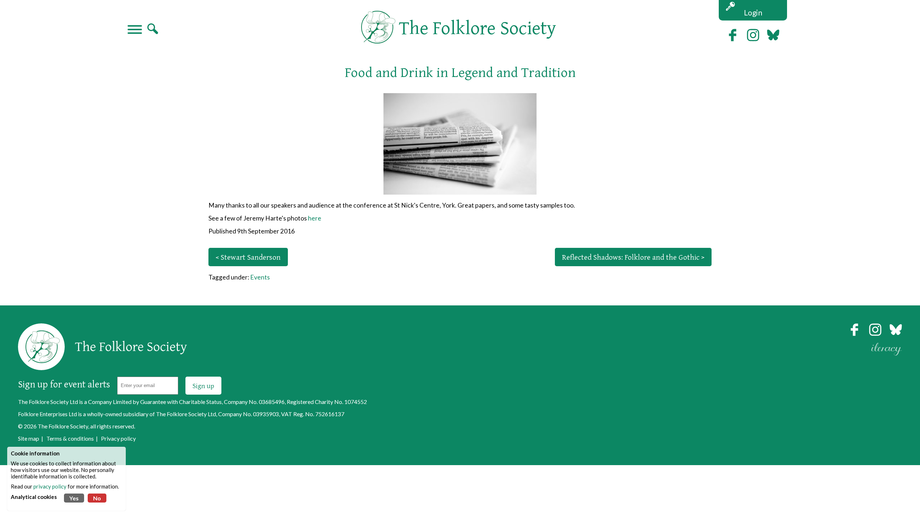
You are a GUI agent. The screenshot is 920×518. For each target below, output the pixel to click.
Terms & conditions (70, 438)
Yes (74, 498)
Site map (28, 438)
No (97, 498)
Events (260, 277)
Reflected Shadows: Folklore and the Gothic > (633, 257)
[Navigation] (135, 30)
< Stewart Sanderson (248, 257)
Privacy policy (118, 438)
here (314, 218)
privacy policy (49, 486)
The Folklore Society (63, 426)
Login (753, 12)
